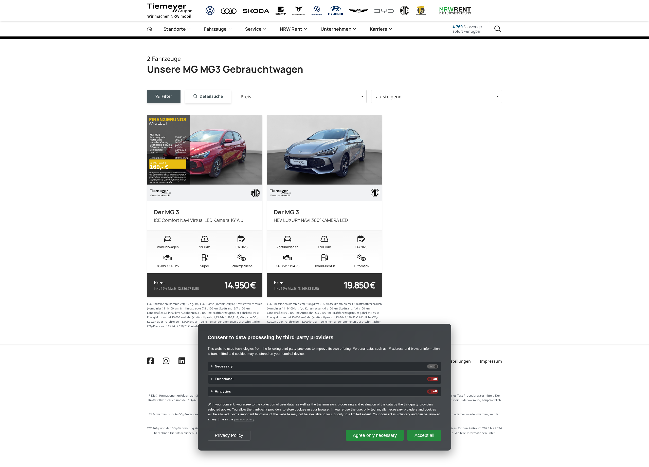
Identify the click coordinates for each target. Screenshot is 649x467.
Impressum (491, 361)
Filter (166, 96)
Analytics (223, 391)
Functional (224, 379)
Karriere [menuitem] (378, 29)
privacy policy (244, 419)
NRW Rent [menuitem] (291, 29)
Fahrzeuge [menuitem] (215, 29)
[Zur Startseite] (149, 28)
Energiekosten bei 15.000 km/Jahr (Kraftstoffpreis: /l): (185, 317)
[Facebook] (150, 361)
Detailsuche (211, 96)
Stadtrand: (226, 308)
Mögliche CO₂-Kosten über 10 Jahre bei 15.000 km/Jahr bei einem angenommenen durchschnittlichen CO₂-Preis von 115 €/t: (204, 321)
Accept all (424, 435)
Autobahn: (188, 313)
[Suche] (498, 29)
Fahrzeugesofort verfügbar (467, 28)
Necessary (224, 366)
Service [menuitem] (253, 29)
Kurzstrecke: (193, 308)
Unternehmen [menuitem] (336, 29)
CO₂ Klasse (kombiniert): (216, 304)
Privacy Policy (229, 435)
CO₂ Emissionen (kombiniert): (166, 304)
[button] (301, 96)
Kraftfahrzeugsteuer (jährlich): (232, 313)
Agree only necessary (375, 435)
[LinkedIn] (181, 361)
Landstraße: (155, 313)
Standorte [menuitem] (175, 29)
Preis (176, 285)
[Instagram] (166, 361)
